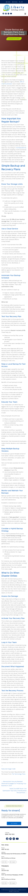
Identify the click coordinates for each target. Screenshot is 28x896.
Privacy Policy (16, 891)
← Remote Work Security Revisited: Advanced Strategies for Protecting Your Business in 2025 (13, 783)
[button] (14, 38)
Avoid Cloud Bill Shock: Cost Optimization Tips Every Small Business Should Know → (15, 791)
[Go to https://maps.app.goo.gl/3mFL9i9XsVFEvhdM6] (14, 853)
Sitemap (10, 891)
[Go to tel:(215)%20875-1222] (14, 845)
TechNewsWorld (21, 148)
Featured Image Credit (8, 769)
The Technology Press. (19, 774)
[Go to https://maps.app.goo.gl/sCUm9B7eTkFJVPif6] (14, 874)
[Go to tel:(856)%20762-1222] (14, 849)
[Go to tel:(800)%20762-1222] (14, 834)
